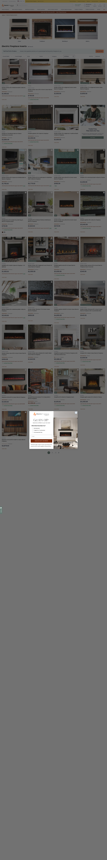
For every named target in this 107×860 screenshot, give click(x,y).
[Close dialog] (76, 413)
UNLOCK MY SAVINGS (41, 441)
